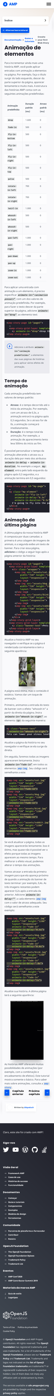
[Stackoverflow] (44, 1150)
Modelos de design (17, 1214)
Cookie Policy (9, 1331)
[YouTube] (16, 1150)
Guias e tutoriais (29, 40)
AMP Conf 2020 (15, 1276)
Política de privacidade (28, 1327)
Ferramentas (14, 1218)
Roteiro (12, 1239)
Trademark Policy (16, 1259)
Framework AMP (16, 1173)
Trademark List (15, 1263)
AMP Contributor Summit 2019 (23, 1280)
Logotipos (13, 1297)
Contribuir (13, 1234)
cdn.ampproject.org (38, 1385)
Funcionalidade (15, 1185)
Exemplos (13, 1210)
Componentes (15, 1206)
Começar (12, 1198)
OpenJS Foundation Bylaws (21, 1255)
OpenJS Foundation (15, 1339)
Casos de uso (14, 1177)
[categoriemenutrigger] (15, 30)
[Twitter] (6, 1150)
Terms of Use (9, 1327)
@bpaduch (29, 1107)
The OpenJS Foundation (19, 1251)
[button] (48, 4)
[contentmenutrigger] (25, 20)
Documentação (12, 39)
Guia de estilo (14, 1293)
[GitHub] (35, 1150)
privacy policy (10, 1393)
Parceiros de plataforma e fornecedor (26, 1231)
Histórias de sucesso (18, 1181)
